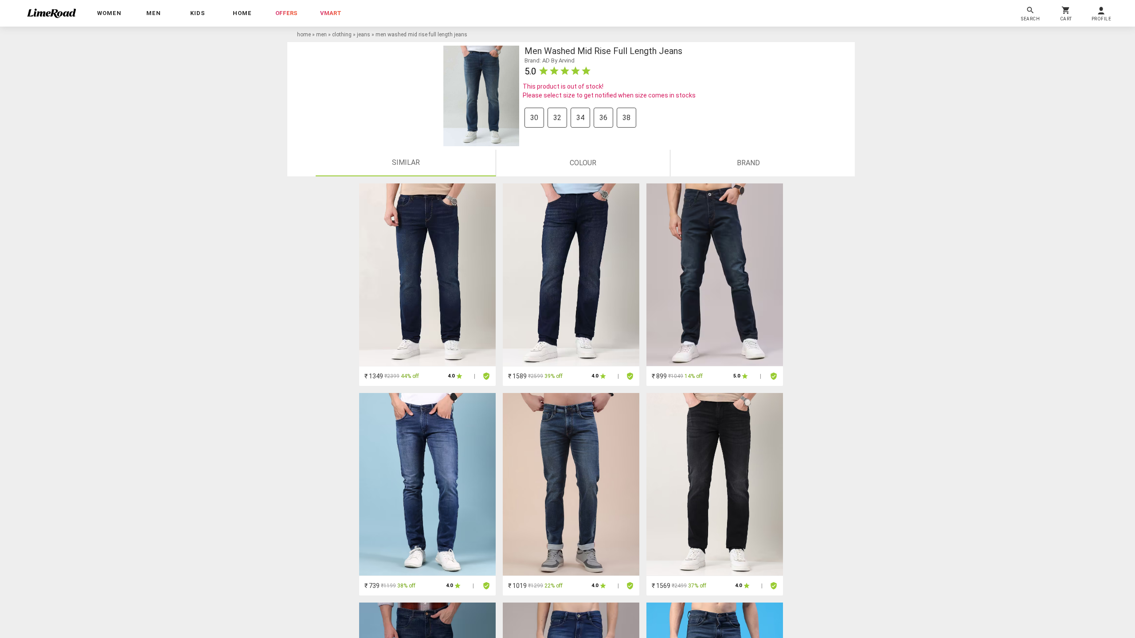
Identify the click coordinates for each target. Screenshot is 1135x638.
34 (580, 117)
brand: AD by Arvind (549, 60)
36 (603, 117)
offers (286, 13)
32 (557, 117)
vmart (330, 13)
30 (534, 117)
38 (626, 117)
